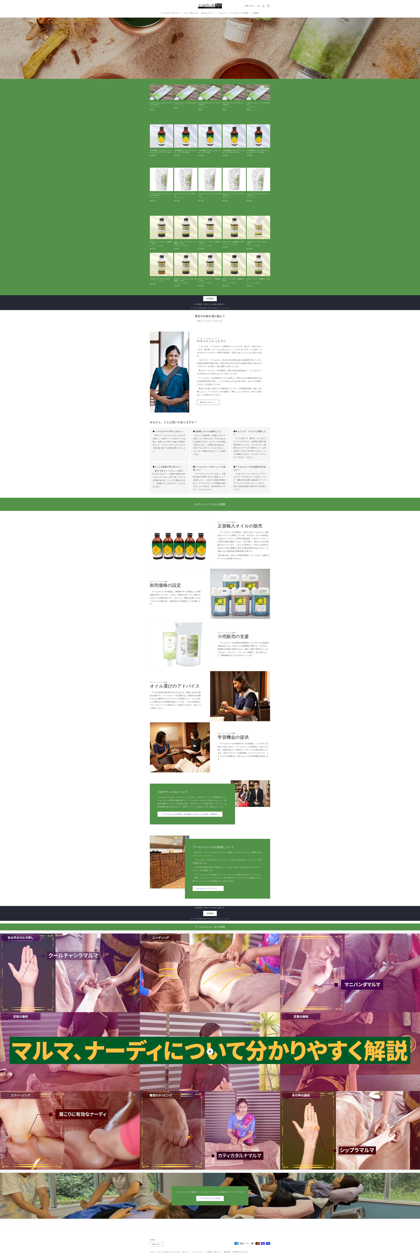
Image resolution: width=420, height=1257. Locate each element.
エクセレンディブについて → (208, 888)
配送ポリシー (218, 1252)
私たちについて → (208, 402)
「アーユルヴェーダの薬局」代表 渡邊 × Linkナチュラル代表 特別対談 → (190, 814)
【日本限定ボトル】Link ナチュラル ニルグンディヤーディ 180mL (161, 151)
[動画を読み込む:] (210, 1052)
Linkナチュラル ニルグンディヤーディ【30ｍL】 (161, 104)
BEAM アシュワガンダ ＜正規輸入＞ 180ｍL (161, 243)
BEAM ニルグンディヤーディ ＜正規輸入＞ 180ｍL (185, 243)
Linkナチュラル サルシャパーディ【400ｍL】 (258, 194)
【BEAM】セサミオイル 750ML (160, 279)
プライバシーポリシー (198, 1252)
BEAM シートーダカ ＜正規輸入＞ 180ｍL (234, 280)
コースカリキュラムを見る (210, 1198)
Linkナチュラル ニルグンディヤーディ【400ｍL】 (161, 194)
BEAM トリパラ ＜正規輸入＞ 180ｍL (258, 280)
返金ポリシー (186, 1252)
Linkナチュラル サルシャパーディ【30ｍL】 (209, 104)
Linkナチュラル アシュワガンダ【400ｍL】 (233, 194)
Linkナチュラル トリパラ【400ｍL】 (185, 194)
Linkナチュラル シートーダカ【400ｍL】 (209, 194)
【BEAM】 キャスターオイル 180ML (257, 243)
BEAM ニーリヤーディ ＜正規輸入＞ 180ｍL (209, 280)
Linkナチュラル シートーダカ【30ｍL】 (258, 104)
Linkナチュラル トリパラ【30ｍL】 (185, 103)
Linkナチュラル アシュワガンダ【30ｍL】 (233, 104)
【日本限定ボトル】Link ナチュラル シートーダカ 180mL (185, 151)
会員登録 (210, 298)
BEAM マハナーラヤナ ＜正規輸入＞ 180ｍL (209, 243)
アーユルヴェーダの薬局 (161, 1252)
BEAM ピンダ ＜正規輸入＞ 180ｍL (234, 242)
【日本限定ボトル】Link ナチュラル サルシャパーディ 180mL (258, 151)
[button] (171, 13)
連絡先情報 (227, 1252)
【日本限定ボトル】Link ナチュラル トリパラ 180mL (209, 151)
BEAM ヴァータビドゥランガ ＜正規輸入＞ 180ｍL (185, 280)
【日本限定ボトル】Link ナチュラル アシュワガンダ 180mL (234, 151)
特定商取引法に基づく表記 (240, 1252)
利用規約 (209, 1252)
